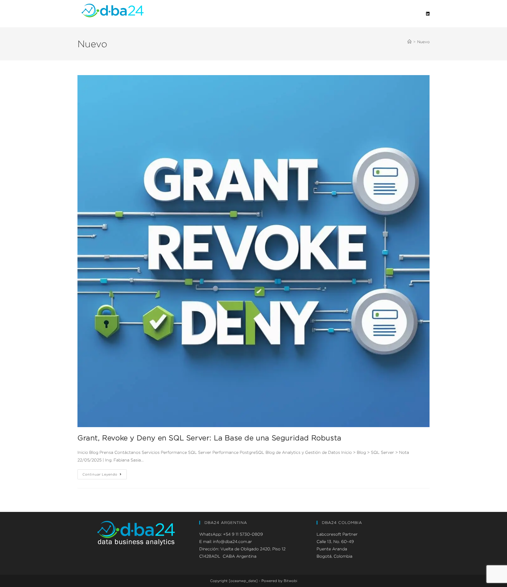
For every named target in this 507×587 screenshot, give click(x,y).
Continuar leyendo (104, 472)
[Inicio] (409, 42)
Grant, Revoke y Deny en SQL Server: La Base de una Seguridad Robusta (209, 437)
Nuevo (423, 42)
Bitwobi (290, 581)
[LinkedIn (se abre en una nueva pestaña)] (428, 14)
